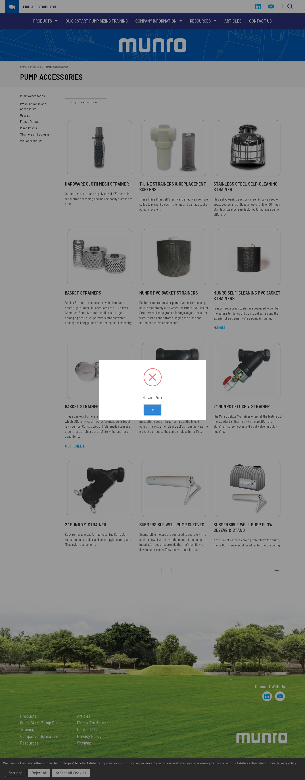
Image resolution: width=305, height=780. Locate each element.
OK (153, 410)
